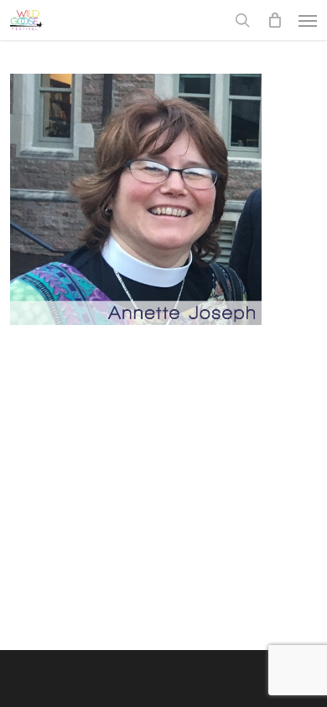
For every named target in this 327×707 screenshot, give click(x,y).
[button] (307, 20)
